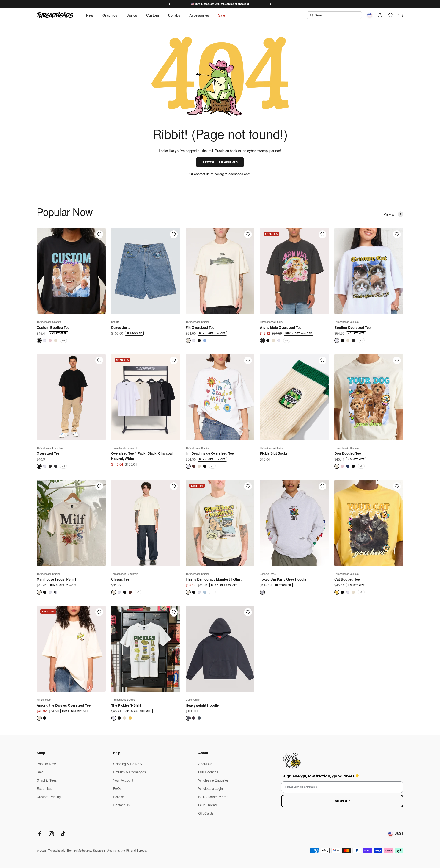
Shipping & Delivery (127, 763)
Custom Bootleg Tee (53, 327)
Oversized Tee (48, 453)
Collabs (174, 15)
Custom (152, 15)
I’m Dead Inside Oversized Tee (210, 453)
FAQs (117, 788)
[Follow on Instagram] (51, 834)
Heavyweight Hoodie (202, 705)
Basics (131, 15)
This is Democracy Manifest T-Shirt (214, 579)
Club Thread (207, 804)
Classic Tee (120, 579)
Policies (119, 796)
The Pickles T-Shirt (126, 705)
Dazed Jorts (120, 327)
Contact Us (121, 804)
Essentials (44, 788)
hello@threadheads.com (232, 173)
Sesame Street (268, 573)
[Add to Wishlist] (99, 234)
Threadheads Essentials (50, 448)
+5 (361, 340)
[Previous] (169, 4)
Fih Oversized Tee (200, 327)
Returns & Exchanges (129, 771)
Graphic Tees (47, 780)
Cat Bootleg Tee (347, 579)
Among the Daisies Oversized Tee (64, 705)
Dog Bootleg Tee (347, 453)
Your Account (123, 780)
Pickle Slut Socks (274, 453)
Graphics (109, 15)
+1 (286, 340)
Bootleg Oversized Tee (352, 327)
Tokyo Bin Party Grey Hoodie (283, 579)
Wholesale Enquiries (213, 780)
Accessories (199, 15)
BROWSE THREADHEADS (220, 162)
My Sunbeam (44, 699)
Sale (221, 15)
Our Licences (208, 771)
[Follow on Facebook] (40, 834)
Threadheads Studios (197, 321)
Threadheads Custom (49, 321)
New (89, 15)
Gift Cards (206, 813)
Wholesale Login (210, 788)
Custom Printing (49, 796)
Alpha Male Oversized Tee (280, 327)
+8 (63, 340)
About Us (205, 763)
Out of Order (193, 699)
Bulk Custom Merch (213, 796)
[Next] (271, 4)
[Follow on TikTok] (63, 834)
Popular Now (46, 763)
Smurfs (115, 321)
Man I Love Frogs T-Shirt (56, 579)
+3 (361, 592)
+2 (361, 466)
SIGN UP (342, 801)
